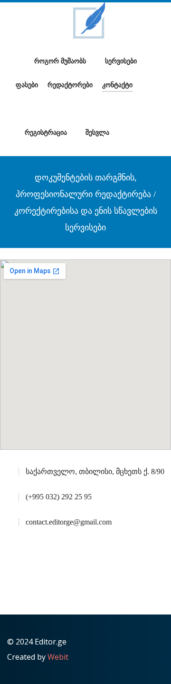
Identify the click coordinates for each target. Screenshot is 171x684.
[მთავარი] (20, 61)
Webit (58, 657)
